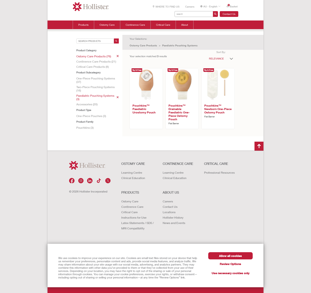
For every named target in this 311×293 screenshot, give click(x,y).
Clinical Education (133, 178)
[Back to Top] (258, 146)
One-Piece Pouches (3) (91, 116)
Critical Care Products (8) (92, 66)
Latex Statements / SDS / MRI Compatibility (137, 225)
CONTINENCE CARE (178, 164)
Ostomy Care (107, 24)
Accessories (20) (87, 104)
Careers (189, 6)
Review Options (230, 263)
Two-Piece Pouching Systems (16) (95, 88)
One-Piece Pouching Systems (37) (95, 80)
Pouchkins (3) (85, 127)
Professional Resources (219, 172)
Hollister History (173, 217)
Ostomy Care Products (143, 45)
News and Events (174, 223)
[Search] (116, 41)
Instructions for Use (134, 217)
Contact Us (229, 13)
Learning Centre (131, 172)
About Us (171, 192)
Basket (233, 6)
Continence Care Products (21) (96, 61)
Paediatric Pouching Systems (180, 45)
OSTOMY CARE (133, 164)
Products (83, 24)
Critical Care (163, 24)
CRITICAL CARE (216, 164)
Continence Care (135, 24)
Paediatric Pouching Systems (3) (95, 97)
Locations (169, 212)
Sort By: (221, 52)
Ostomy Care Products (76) (93, 56)
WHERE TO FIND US (167, 6)
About (184, 24)
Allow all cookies (230, 255)
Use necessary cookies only (230, 273)
